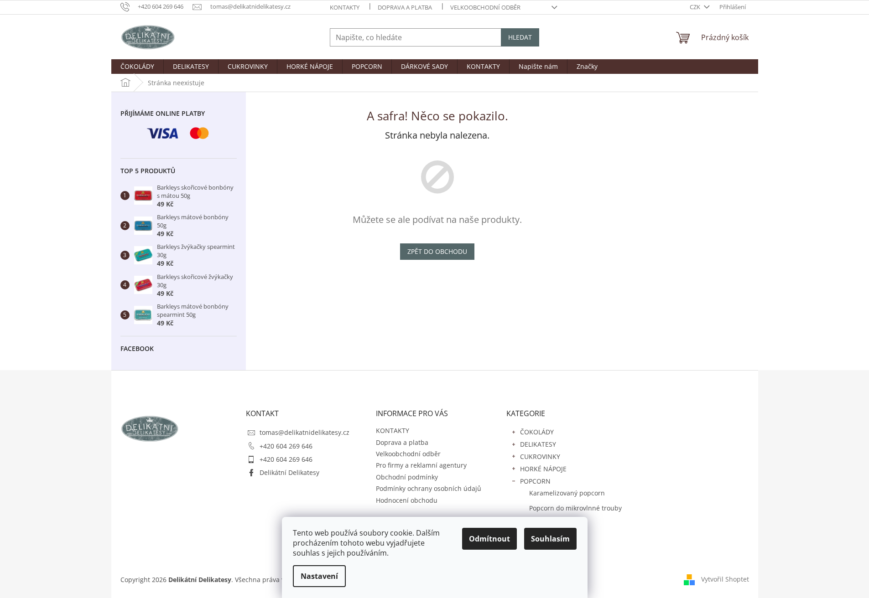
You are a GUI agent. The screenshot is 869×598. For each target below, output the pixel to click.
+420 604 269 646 (286, 446)
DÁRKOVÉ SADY (543, 538)
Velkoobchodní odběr (485, 7)
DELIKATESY (538, 444)
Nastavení (319, 576)
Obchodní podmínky (407, 477)
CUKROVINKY (540, 456)
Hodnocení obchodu (406, 500)
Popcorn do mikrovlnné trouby (575, 508)
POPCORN (535, 481)
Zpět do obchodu (437, 251)
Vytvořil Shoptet (725, 579)
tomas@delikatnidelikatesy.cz (304, 432)
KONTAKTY (344, 7)
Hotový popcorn (553, 523)
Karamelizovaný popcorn (567, 493)
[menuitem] (137, 66)
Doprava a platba (405, 7)
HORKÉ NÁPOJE (543, 468)
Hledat (520, 37)
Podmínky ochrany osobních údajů (428, 488)
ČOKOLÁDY (537, 432)
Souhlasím (550, 539)
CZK (696, 7)
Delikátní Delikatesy (289, 472)
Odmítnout (489, 539)
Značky (530, 550)
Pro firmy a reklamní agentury (421, 465)
